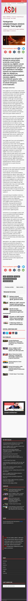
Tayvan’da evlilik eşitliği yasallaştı (10, 483)
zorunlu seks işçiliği (8, 281)
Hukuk (7, 30)
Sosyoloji (5, 573)
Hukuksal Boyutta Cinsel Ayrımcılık (15, 362)
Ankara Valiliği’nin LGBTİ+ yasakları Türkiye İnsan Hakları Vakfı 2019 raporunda (16, 349)
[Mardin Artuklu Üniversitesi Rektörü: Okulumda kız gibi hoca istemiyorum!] (5, 309)
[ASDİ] (14, 10)
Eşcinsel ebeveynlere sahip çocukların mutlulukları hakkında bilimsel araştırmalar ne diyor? (16, 368)
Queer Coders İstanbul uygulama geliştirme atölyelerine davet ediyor (12, 467)
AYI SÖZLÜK (13, 3)
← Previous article (8, 287)
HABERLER (5, 486)
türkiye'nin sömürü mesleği (10, 278)
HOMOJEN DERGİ (20, 3)
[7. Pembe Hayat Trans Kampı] (5, 374)
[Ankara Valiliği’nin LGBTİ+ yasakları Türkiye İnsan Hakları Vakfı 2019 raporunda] (5, 348)
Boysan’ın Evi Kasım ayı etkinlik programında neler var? (12, 477)
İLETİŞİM (9, 5)
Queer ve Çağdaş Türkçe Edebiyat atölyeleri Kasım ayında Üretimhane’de (12, 474)
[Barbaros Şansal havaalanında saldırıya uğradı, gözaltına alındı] (5, 296)
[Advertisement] (13, 390)
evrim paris (9, 276)
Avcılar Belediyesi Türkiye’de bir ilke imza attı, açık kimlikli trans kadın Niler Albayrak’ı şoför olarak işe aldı (13, 463)
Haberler (5, 565)
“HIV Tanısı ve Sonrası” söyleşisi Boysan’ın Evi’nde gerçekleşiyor (13, 470)
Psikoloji (4, 569)
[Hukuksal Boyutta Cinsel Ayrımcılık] (5, 362)
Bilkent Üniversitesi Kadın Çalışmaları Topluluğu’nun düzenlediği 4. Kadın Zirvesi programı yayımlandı (16, 356)
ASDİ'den (22, 29)
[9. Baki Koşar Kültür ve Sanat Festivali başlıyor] (5, 323)
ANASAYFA (4, 3)
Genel (4, 30)
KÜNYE (8, 3)
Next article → (20, 287)
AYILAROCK (4, 5)
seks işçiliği (16, 276)
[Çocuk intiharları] (14, 410)
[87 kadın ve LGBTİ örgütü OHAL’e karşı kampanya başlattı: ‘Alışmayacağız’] (5, 317)
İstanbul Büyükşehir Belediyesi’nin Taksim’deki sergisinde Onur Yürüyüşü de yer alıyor (16, 342)
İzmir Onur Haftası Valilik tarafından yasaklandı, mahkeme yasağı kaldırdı (13, 480)
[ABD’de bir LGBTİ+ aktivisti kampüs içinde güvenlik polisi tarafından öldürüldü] (5, 303)
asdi (18, 29)
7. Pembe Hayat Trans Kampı (16, 374)
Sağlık (4, 571)
